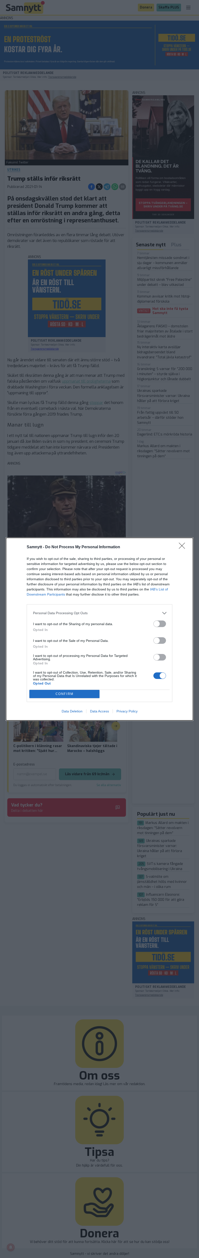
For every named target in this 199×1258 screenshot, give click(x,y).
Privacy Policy (127, 711)
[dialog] (99, 629)
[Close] (183, 547)
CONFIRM (65, 694)
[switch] (159, 624)
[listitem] (99, 613)
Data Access (99, 711)
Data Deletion (72, 711)
